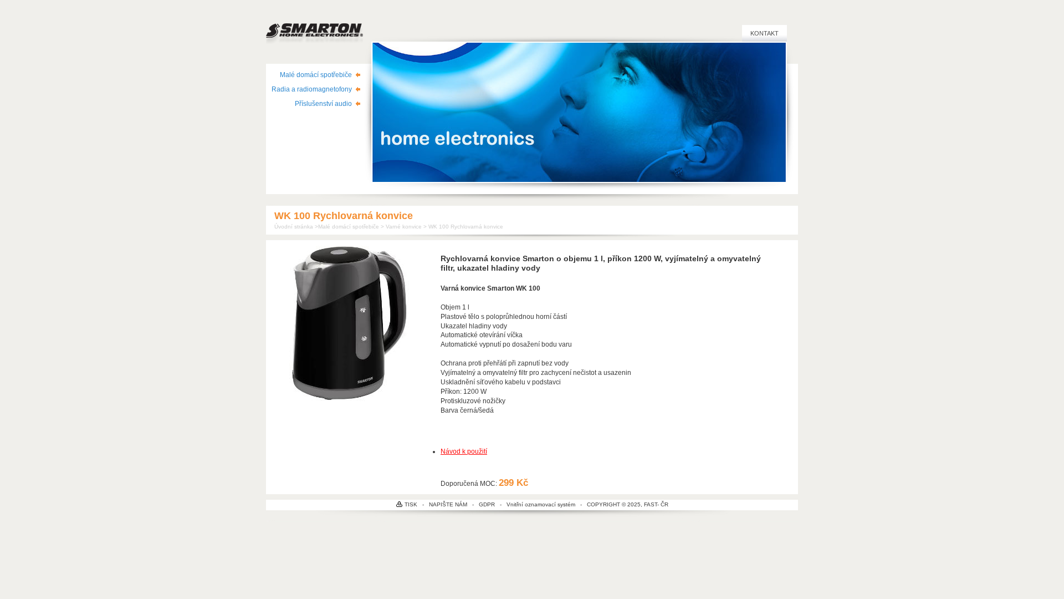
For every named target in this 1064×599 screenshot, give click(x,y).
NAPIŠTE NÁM (448, 504)
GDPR (487, 504)
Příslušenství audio (323, 104)
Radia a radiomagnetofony (312, 89)
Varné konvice (404, 227)
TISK (411, 504)
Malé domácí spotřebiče (316, 75)
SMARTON (314, 26)
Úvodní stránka (293, 227)
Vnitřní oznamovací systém (541, 504)
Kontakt (764, 33)
